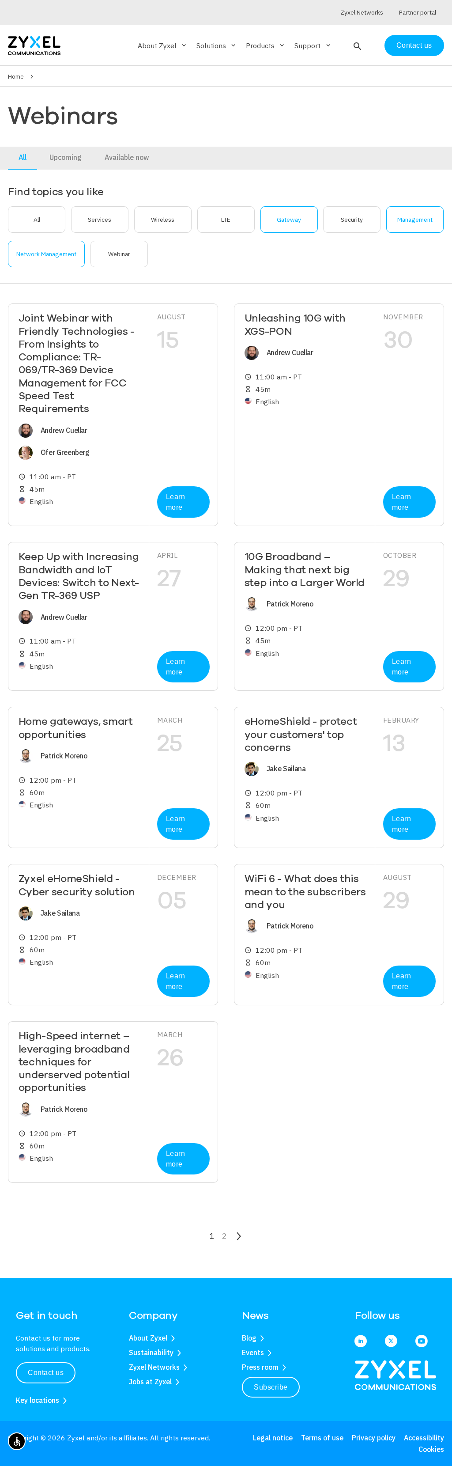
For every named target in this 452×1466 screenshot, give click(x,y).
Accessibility (424, 1437)
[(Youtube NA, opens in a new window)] (421, 1342)
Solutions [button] (216, 45)
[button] (356, 45)
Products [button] (266, 45)
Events (253, 1352)
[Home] (34, 45)
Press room (260, 1367)
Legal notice (273, 1437)
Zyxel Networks (154, 1367)
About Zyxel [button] (163, 45)
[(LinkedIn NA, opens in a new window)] (360, 1342)
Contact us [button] (46, 1372)
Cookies (431, 1449)
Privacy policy (374, 1437)
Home (16, 76)
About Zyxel (148, 1337)
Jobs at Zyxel (150, 1381)
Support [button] (312, 45)
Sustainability (151, 1352)
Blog (249, 1337)
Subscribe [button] (271, 1387)
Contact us (414, 45)
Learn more (175, 502)
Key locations (37, 1400)
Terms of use (322, 1437)
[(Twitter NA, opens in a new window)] (391, 1342)
